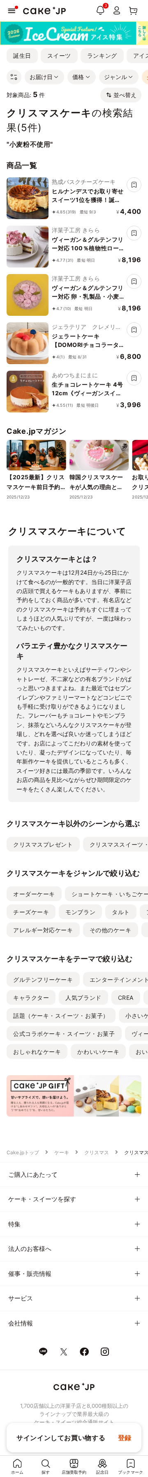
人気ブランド (83, 997)
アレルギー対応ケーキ (43, 930)
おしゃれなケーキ (37, 1051)
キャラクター (31, 997)
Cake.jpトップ (23, 1152)
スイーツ (59, 55)
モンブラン (80, 911)
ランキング (102, 55)
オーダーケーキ (34, 893)
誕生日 (22, 55)
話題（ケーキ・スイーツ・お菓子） (61, 1015)
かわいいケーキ (98, 1051)
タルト (121, 911)
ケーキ (61, 1152)
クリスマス (96, 1152)
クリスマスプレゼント (43, 844)
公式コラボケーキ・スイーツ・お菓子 (64, 1033)
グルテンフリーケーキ (43, 979)
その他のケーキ (111, 930)
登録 (125, 1438)
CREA (126, 997)
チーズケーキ (31, 911)
